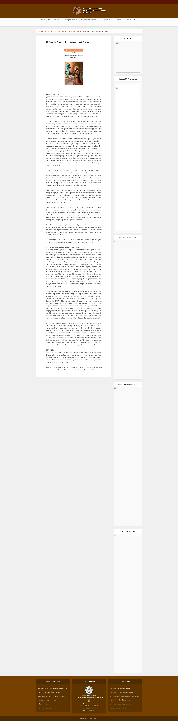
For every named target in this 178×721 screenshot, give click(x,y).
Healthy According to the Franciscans (49, 692)
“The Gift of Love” (43, 704)
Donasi (136, 20)
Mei (84, 31)
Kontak (128, 20)
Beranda (43, 20)
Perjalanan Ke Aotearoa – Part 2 (120, 688)
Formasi (119, 20)
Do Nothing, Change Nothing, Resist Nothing (51, 696)
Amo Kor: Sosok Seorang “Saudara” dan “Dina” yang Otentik (124, 696)
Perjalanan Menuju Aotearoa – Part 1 (121, 692)
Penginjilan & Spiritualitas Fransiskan (55, 31)
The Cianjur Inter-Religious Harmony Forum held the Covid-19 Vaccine (52, 688)
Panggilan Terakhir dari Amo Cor (120, 700)
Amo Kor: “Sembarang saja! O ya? (120, 704)
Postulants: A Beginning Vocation (48, 700)
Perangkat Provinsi (70, 20)
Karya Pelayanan (106, 20)
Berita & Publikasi (54, 20)
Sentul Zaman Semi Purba (118, 708)
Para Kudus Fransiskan (74, 31)
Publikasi (128, 38)
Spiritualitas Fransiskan (89, 20)
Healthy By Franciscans (45, 708)
